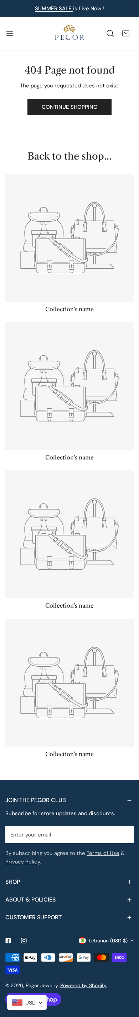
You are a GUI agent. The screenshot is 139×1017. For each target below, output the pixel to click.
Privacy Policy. (23, 861)
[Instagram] (24, 940)
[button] (126, 33)
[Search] (110, 33)
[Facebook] (8, 940)
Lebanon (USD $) (108, 940)
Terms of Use (103, 853)
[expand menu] (9, 33)
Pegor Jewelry (42, 985)
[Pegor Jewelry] (69, 33)
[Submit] (124, 834)
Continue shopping (69, 107)
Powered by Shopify (83, 985)
